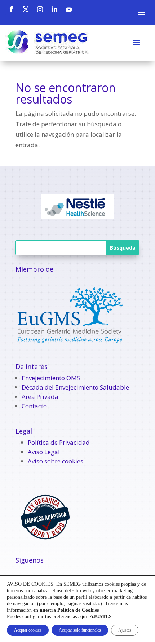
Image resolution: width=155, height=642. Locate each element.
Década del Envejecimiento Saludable (75, 387)
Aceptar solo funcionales (80, 630)
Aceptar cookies (27, 630)
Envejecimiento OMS (51, 378)
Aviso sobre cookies (55, 461)
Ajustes (124, 630)
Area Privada (40, 396)
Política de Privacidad (59, 442)
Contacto (34, 406)
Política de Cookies (78, 610)
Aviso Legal (44, 452)
